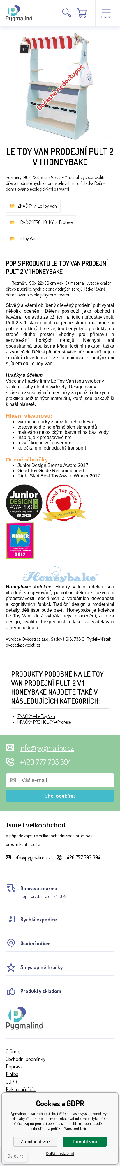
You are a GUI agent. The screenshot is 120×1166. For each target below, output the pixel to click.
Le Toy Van (47, 206)
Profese (66, 222)
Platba (12, 1074)
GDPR (11, 1081)
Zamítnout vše (35, 1141)
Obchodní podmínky (25, 1059)
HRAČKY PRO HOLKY (36, 222)
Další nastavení (60, 1153)
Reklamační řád (21, 1089)
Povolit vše (85, 1141)
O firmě (13, 1051)
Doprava (14, 1066)
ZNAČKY (25, 206)
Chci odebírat (60, 796)
